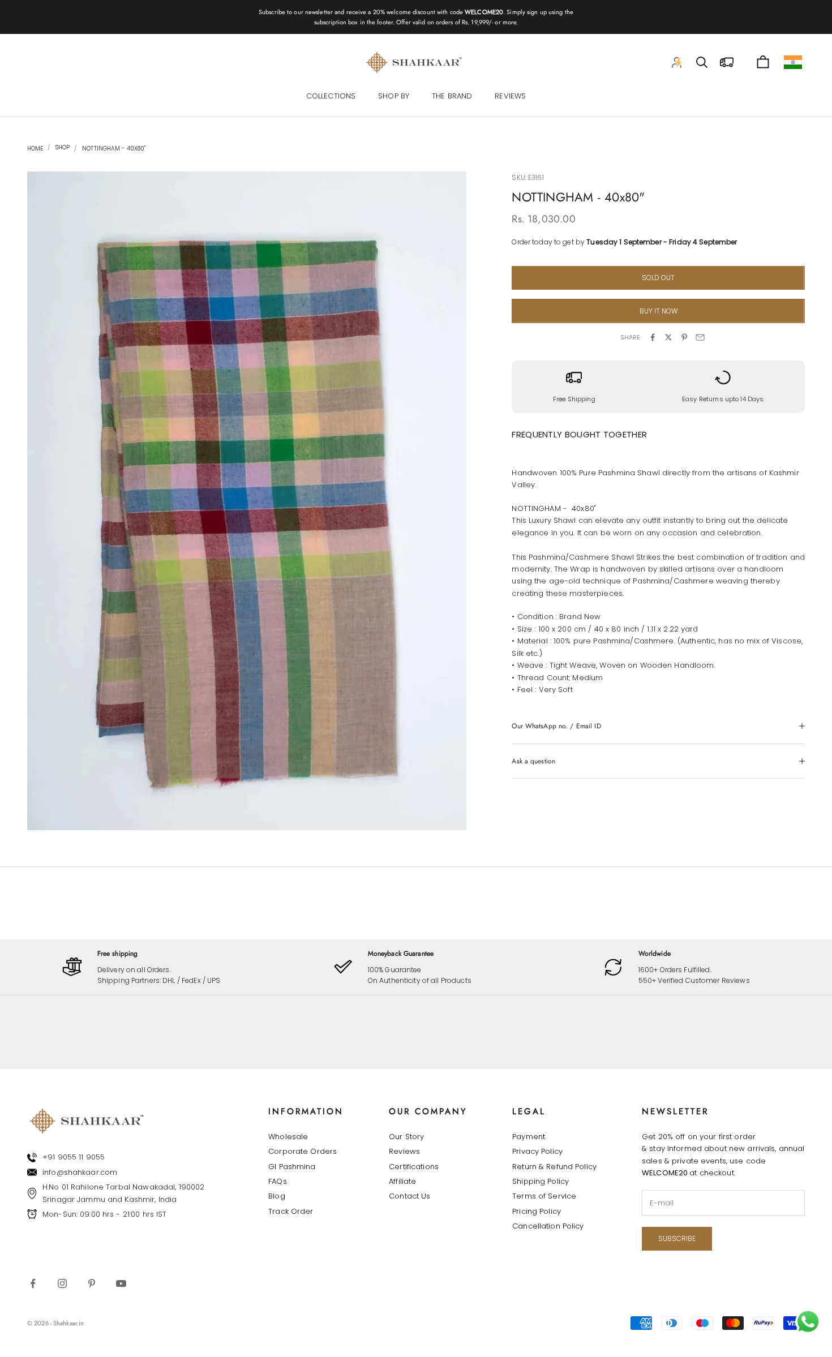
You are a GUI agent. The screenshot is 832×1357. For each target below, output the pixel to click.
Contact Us (409, 1196)
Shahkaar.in (68, 1323)
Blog (276, 1196)
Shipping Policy (540, 1181)
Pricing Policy (536, 1211)
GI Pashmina (291, 1166)
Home (35, 148)
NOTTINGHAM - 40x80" (113, 148)
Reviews (404, 1151)
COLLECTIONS (330, 96)
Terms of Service (544, 1196)
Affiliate (402, 1181)
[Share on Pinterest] (684, 337)
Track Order (290, 1211)
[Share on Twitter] (668, 337)
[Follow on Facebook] (32, 1283)
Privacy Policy (537, 1151)
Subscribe (677, 1238)
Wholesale (288, 1136)
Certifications (414, 1166)
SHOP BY (393, 96)
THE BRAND (452, 96)
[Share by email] (700, 337)
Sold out (658, 277)
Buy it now (658, 311)
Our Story (406, 1136)
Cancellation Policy (548, 1226)
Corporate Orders (302, 1151)
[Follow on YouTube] (121, 1283)
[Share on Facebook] (652, 337)
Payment (528, 1136)
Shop (62, 148)
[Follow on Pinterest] (91, 1283)
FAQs (277, 1181)
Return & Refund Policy (554, 1166)
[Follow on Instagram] (62, 1283)
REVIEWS (510, 96)
